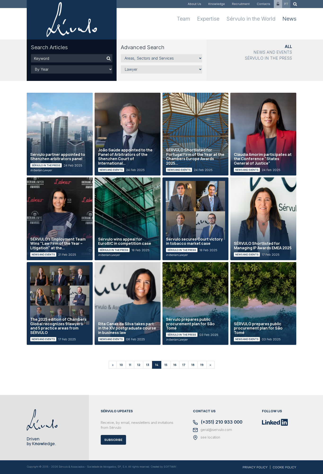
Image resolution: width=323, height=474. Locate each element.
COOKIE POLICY (284, 467)
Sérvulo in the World (251, 19)
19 (202, 365)
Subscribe (113, 440)
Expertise (208, 19)
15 (165, 365)
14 (156, 365)
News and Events (272, 52)
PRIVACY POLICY (255, 467)
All (288, 46)
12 (138, 365)
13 (147, 365)
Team (183, 19)
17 (183, 365)
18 (192, 365)
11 (130, 365)
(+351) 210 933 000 (221, 422)
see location (210, 437)
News (289, 19)
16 (174, 365)
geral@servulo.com (216, 430)
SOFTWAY (170, 466)
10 (121, 365)
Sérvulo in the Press (268, 58)
